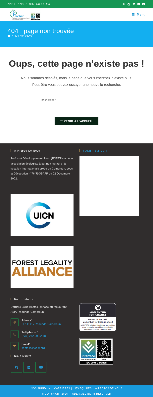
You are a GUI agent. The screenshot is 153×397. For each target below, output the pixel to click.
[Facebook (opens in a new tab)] (128, 4)
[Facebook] (16, 367)
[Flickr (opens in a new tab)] (138, 4)
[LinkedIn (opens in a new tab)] (133, 4)
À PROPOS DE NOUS (108, 388)
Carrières (62, 388)
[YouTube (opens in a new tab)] (143, 4)
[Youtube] (40, 367)
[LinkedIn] (28, 367)
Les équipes (83, 388)
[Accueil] (9, 35)
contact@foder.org (33, 347)
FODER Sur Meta (95, 150)
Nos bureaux (41, 388)
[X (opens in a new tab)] (123, 4)
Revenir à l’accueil (76, 121)
